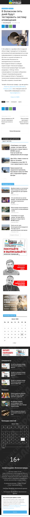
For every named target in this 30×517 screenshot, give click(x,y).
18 (8, 334)
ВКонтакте (22, 86)
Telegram (6, 88)
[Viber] (14, 26)
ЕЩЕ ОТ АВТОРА (7, 141)
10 (4, 331)
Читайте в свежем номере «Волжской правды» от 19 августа (18, 366)
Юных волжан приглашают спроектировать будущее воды (23, 121)
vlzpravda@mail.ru (15, 93)
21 (18, 334)
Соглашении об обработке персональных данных (11, 507)
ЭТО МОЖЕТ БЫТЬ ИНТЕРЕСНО (11, 139)
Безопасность (10, 6)
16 (25, 331)
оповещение (14, 101)
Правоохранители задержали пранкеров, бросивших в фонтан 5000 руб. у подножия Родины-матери (19, 171)
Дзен (10, 88)
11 (8, 331)
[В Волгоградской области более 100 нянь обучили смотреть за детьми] (6, 395)
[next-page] (5, 179)
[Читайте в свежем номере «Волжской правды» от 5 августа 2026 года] (6, 382)
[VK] (6, 26)
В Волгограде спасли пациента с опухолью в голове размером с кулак (19, 209)
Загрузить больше (14, 235)
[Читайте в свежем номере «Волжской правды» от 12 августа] (6, 374)
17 (4, 334)
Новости (6, 86)
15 (22, 331)
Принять (15, 512)
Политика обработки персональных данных (15, 488)
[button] (2, 2)
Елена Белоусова (7, 22)
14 (18, 331)
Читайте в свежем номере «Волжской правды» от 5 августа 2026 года (18, 382)
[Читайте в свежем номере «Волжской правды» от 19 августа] (6, 366)
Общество (11, 8)
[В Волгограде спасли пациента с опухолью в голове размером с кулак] (6, 209)
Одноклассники (14, 86)
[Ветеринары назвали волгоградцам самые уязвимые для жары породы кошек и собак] (6, 403)
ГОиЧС (7, 101)
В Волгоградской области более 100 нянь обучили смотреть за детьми (18, 395)
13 (15, 331)
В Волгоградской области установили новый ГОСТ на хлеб (18, 413)
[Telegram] (3, 26)
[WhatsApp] (10, 26)
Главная (4, 6)
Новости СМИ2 (15, 97)
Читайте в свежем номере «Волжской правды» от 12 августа (18, 374)
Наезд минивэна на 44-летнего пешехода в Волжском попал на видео (8, 121)
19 (11, 334)
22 (22, 334)
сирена (19, 101)
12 (11, 331)
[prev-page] (3, 179)
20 (15, 334)
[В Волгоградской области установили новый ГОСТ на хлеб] (6, 413)
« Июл (14, 343)
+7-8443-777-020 (21, 483)
